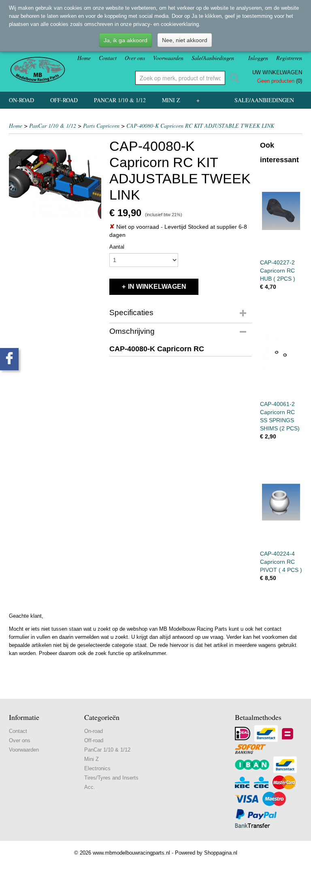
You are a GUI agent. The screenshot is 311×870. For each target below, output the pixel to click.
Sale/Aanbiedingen (213, 58)
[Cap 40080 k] (55, 184)
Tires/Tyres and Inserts (111, 778)
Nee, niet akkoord (184, 40)
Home (84, 58)
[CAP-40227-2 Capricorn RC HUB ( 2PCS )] (281, 210)
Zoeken (233, 78)
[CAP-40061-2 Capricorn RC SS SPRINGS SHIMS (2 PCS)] (281, 352)
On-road (21, 100)
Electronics (97, 768)
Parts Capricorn (101, 125)
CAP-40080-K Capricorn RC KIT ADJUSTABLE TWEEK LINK (200, 125)
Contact (108, 58)
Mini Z (171, 100)
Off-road (64, 100)
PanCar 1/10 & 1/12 (120, 100)
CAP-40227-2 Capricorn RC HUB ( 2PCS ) (277, 270)
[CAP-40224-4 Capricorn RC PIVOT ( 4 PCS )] (281, 501)
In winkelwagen (157, 286)
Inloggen (258, 58)
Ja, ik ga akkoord (125, 40)
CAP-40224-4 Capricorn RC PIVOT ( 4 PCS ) (281, 561)
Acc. (89, 787)
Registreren (289, 58)
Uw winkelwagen (277, 72)
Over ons (135, 58)
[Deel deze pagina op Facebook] (9, 359)
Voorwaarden (168, 58)
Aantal (116, 247)
